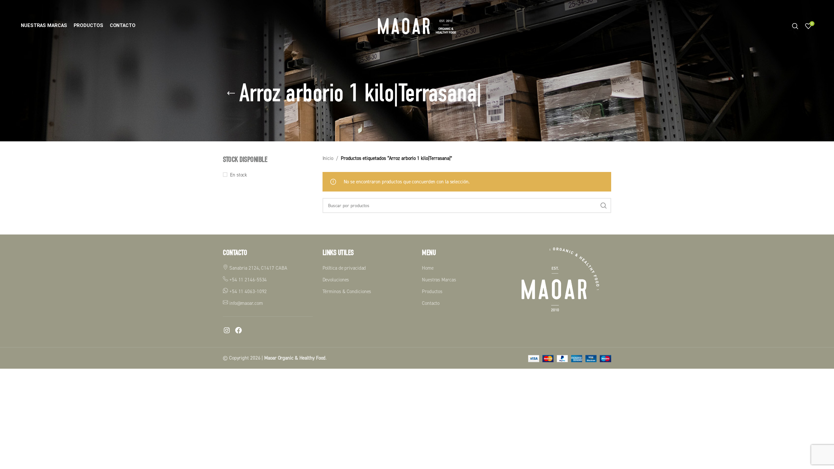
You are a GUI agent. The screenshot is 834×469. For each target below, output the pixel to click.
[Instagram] (227, 330)
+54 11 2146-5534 (247, 280)
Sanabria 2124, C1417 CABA (257, 268)
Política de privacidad (344, 268)
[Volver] (231, 93)
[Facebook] (238, 330)
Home (428, 268)
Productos (432, 291)
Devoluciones (336, 280)
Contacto (430, 303)
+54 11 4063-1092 (247, 291)
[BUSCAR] (603, 205)
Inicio (328, 158)
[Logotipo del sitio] (417, 25)
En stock (238, 175)
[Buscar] (795, 26)
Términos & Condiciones (347, 291)
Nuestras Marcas (439, 280)
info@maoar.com (245, 303)
